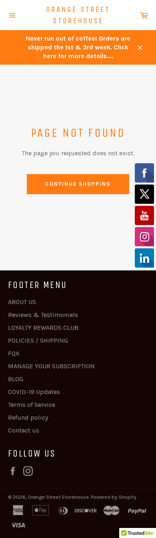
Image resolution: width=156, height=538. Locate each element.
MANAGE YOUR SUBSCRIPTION (51, 366)
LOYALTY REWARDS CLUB (43, 327)
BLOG (15, 379)
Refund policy (28, 417)
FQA (13, 353)
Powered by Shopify (113, 497)
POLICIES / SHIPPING (38, 340)
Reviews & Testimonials (43, 315)
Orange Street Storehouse (78, 15)
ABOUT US (22, 302)
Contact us (23, 430)
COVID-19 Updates (34, 392)
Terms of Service (31, 404)
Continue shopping (77, 184)
